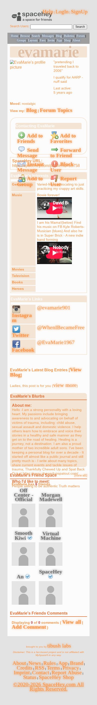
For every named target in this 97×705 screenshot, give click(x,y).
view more (65, 385)
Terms (53, 668)
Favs (43, 40)
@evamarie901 (53, 307)
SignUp (79, 11)
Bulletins (69, 36)
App (59, 40)
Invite (51, 40)
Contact (40, 672)
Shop (67, 40)
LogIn (62, 11)
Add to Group (30, 181)
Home (14, 36)
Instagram (22, 317)
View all (71, 622)
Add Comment (29, 627)
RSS (40, 668)
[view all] (80, 475)
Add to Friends (30, 138)
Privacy (70, 668)
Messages (48, 36)
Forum (81, 36)
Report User (63, 181)
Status (30, 677)
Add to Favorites (63, 138)
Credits (25, 668)
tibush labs (59, 646)
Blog (59, 36)
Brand (76, 663)
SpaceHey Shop (56, 677)
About (76, 40)
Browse (25, 36)
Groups (21, 40)
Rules (49, 663)
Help (48, 11)
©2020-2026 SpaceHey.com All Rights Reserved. (48, 686)
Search (80, 26)
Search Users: (19, 26)
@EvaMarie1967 (56, 342)
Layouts (33, 40)
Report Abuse (66, 672)
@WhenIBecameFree (61, 327)
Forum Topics (56, 110)
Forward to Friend (65, 153)
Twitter (20, 335)
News (34, 663)
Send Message (28, 153)
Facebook (23, 350)
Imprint (22, 672)
